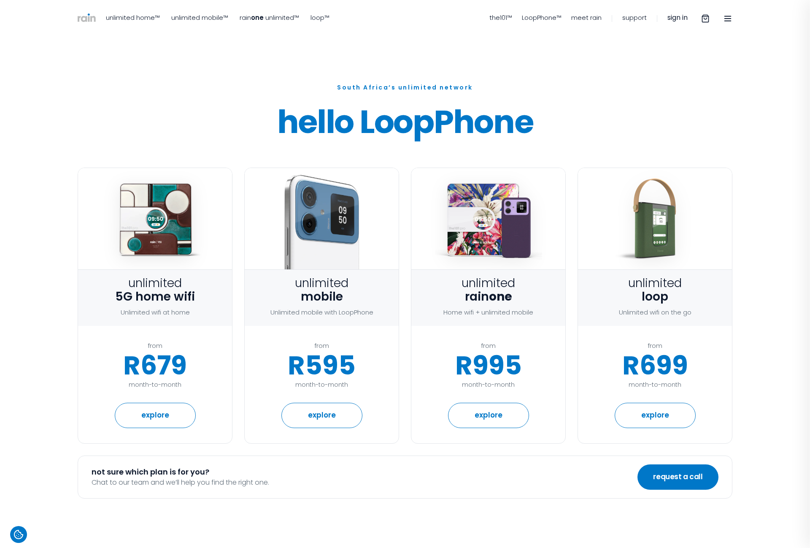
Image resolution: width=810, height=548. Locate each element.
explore (322, 415)
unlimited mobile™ (199, 17)
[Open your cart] (705, 18)
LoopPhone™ (541, 17)
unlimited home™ (132, 17)
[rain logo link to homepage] (87, 19)
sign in (677, 17)
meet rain (586, 17)
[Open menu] (727, 18)
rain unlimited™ (269, 17)
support (634, 17)
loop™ (319, 17)
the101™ (500, 17)
